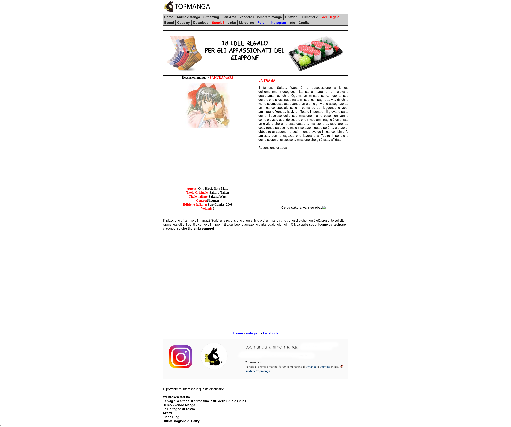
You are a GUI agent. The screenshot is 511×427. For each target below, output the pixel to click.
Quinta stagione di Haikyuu (183, 421)
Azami (167, 413)
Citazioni (291, 17)
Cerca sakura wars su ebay (301, 207)
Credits (304, 22)
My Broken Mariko (176, 397)
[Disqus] (255, 280)
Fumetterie (310, 17)
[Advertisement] (208, 159)
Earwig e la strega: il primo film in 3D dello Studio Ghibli (204, 401)
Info (292, 22)
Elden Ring (171, 417)
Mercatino (246, 22)
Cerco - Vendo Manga (179, 405)
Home (168, 17)
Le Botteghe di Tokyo (179, 409)
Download (201, 22)
